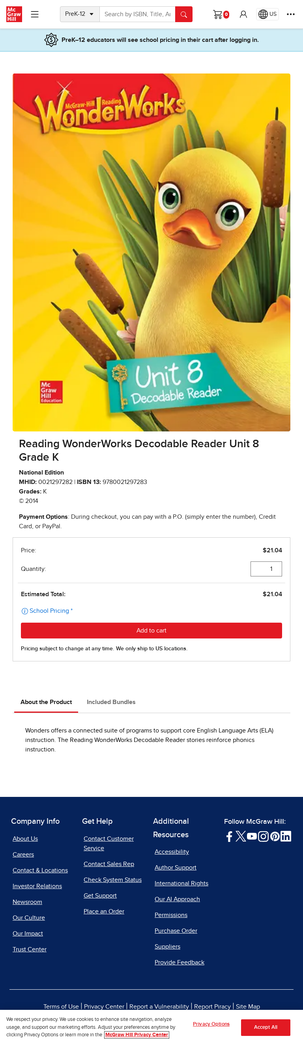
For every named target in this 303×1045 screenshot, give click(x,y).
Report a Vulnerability (159, 1007)
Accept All (265, 1027)
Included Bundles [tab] (111, 702)
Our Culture (29, 918)
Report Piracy (212, 1007)
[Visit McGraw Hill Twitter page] (241, 835)
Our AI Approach (177, 899)
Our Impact (28, 933)
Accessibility (172, 852)
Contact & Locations (40, 870)
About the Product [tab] (46, 702)
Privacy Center (104, 1007)
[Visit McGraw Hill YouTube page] (252, 835)
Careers (23, 854)
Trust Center (30, 949)
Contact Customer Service (109, 843)
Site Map (248, 1007)
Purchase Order (176, 931)
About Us (25, 839)
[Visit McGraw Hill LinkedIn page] (286, 835)
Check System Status (113, 880)
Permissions (171, 915)
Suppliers (167, 946)
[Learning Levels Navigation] (34, 14)
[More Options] (290, 14)
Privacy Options (211, 1024)
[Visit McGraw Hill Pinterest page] (274, 835)
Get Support (100, 895)
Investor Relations (37, 886)
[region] (151, 1027)
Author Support (175, 867)
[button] (243, 14)
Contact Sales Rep (109, 864)
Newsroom (27, 902)
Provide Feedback (179, 962)
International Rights (181, 883)
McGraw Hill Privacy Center (136, 1034)
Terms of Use (61, 1007)
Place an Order (104, 911)
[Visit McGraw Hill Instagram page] (263, 835)
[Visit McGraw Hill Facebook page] (229, 835)
